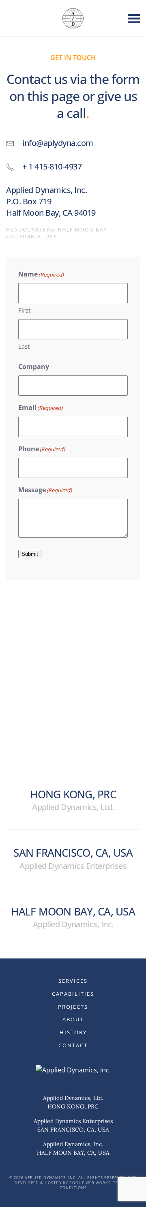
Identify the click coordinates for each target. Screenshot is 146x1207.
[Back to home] (73, 18)
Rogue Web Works (90, 1183)
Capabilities (73, 993)
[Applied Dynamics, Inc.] (73, 1069)
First (24, 310)
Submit (29, 554)
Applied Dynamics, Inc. (73, 1144)
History (73, 1032)
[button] (134, 18)
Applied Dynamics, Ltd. (73, 1098)
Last (24, 346)
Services (73, 980)
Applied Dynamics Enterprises (73, 1121)
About (73, 1019)
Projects (73, 1006)
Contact (73, 1045)
